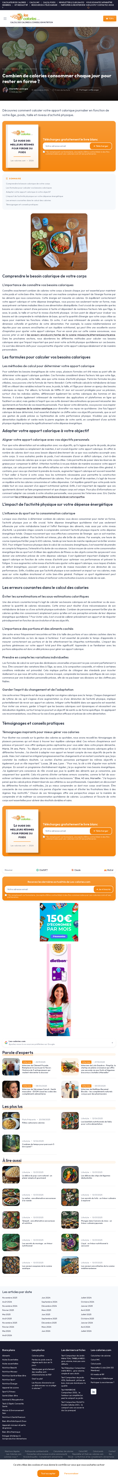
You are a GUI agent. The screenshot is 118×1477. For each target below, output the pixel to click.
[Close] (91, 725)
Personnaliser (71, 1473)
